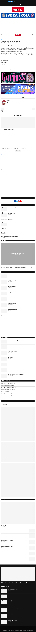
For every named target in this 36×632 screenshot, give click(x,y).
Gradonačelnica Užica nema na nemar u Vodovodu (16, 374)
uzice (11, 69)
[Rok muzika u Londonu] (32, 553)
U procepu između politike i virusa (9, 393)
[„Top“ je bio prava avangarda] (4, 288)
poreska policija (7, 69)
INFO (11, 37)
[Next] (14, 1)
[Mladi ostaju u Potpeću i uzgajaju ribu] (4, 276)
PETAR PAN (5, 627)
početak (2, 37)
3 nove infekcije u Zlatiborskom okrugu (10, 387)
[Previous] (13, 1)
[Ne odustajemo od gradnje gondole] (4, 209)
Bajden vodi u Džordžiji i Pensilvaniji (7, 219)
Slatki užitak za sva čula (12, 303)
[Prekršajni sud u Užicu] (4, 364)
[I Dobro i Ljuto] (18, 513)
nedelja (5, 42)
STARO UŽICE (20, 627)
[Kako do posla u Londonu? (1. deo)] (32, 548)
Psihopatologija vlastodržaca (12, 620)
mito (2, 69)
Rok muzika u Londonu (5, 552)
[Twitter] (16, 4)
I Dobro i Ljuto (4, 525)
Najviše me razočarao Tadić (12, 351)
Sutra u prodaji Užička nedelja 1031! (10, 389)
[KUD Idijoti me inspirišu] (4, 293)
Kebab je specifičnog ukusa (12, 309)
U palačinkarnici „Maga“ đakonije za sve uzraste (15, 280)
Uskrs (2, 387)
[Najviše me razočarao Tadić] (4, 353)
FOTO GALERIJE (18, 628)
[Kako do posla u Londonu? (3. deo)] (32, 536)
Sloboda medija (3, 228)
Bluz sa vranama (10, 357)
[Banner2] (18, 452)
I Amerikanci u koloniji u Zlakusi (13, 213)
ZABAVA (31, 627)
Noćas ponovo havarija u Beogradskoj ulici (15, 368)
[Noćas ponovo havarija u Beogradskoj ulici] (4, 370)
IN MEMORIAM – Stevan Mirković (10, 383)
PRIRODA (10, 627)
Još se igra (3, 232)
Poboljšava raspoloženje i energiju (9, 397)
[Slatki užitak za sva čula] (4, 305)
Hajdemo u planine (4, 557)
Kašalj (8, 391)
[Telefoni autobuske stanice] (4, 596)
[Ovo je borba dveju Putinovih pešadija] (4, 224)
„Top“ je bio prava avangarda (12, 286)
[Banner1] (18, 424)
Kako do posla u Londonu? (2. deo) (7, 540)
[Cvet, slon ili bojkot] (4, 602)
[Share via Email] (23, 97)
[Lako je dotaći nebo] (32, 531)
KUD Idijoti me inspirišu (12, 292)
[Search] (34, 34)
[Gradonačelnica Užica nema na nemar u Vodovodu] (4, 376)
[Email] (20, 4)
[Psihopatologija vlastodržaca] (4, 622)
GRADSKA (7, 37)
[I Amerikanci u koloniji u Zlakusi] (4, 215)
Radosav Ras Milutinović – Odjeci (9, 129)
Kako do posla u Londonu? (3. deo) (7, 534)
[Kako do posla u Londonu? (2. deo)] (32, 542)
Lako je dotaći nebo (4, 529)
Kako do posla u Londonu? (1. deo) (7, 546)
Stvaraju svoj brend (11, 297)
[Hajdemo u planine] (32, 559)
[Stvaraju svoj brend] (4, 299)
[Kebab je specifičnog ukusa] (4, 311)
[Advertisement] (18, 26)
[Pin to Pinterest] (22, 97)
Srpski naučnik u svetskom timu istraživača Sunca (9, 236)
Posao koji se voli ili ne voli (10, 395)
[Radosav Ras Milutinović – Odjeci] (9, 122)
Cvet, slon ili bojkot (11, 600)
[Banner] (18, 480)
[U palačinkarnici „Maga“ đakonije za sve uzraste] (4, 282)
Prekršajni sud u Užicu (11, 363)
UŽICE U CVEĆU (26, 627)
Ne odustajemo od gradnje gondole (13, 207)
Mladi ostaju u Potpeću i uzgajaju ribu (14, 274)
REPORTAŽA (15, 627)
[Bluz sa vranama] (4, 359)
